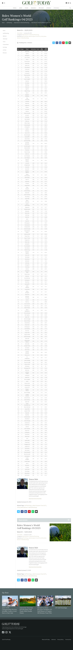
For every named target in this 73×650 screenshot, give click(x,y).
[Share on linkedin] (60, 43)
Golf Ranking (9, 22)
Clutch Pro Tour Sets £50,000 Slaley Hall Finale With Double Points (26, 610)
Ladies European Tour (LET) (34, 36)
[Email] (70, 43)
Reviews (5, 52)
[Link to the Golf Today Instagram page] (68, 3)
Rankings (33, 8)
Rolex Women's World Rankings (28, 507)
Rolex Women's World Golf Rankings (21, 22)
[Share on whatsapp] (66, 43)
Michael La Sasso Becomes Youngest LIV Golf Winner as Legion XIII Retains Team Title (44, 610)
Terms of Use (68, 639)
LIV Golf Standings (61, 608)
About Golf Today (46, 639)
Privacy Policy (60, 639)
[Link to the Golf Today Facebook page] (66, 3)
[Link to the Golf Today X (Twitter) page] (70, 3)
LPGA (42, 36)
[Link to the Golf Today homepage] (2, 3)
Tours (26, 8)
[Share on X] (53, 43)
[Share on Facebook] (57, 43)
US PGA (4, 50)
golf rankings (25, 36)
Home (3, 22)
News (20, 8)
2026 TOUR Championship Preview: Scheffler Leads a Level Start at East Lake (9, 610)
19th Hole (56, 8)
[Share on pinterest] (63, 43)
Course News (6, 44)
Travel (15, 8)
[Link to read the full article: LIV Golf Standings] (63, 601)
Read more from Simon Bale (35, 498)
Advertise (53, 639)
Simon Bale (19, 33)
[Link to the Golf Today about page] (4, 3)
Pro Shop (41, 8)
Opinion (48, 8)
